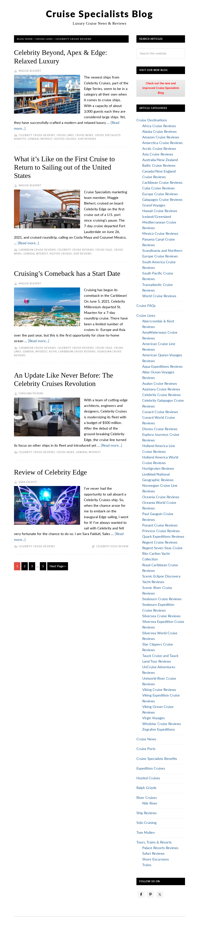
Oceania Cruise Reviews (160, 497)
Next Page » (58, 566)
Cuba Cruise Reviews (158, 188)
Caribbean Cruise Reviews (37, 250)
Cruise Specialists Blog (99, 14)
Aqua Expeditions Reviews (162, 367)
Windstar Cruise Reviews (161, 724)
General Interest (40, 139)
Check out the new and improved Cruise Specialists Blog (160, 88)
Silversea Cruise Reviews (161, 616)
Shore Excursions (155, 859)
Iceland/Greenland (156, 217)
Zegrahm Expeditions (158, 729)
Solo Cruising (146, 823)
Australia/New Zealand (160, 160)
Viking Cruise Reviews (159, 690)
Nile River (149, 803)
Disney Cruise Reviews (159, 429)
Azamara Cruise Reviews (161, 389)
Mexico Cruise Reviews (160, 234)
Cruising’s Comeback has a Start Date (67, 273)
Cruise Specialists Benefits (156, 759)
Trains (146, 865)
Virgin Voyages (153, 718)
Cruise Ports (145, 749)
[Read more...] (28, 243)
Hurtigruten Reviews (158, 468)
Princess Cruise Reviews (161, 531)
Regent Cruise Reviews (159, 542)
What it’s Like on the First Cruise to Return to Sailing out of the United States (64, 167)
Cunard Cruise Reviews (160, 412)
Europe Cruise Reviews (160, 194)
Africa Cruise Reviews (159, 126)
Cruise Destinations (151, 120)
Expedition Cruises (150, 768)
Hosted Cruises (65, 139)
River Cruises (146, 798)
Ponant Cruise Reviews (160, 525)
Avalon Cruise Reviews (159, 384)
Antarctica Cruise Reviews (162, 143)
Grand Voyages (153, 205)
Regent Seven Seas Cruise (162, 548)
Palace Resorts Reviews (160, 848)
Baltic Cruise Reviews (158, 165)
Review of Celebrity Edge (50, 472)
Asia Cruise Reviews (157, 154)
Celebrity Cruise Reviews (37, 135)
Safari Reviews (153, 853)
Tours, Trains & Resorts (154, 842)
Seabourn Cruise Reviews (162, 599)
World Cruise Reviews (159, 296)
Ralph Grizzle (146, 788)
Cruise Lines (65, 135)
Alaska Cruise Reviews (159, 132)
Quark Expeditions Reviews (163, 537)
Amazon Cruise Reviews (160, 137)
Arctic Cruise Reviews (159, 149)
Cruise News (84, 135)
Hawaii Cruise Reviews (159, 211)
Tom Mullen (145, 833)
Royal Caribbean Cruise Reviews (72, 351)
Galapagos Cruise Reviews (162, 200)
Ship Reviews (87, 139)
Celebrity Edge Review (112, 546)
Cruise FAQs (103, 250)
